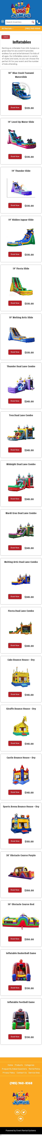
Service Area (34, 1073)
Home (10, 1065)
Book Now (15, 107)
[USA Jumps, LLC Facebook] (17, 1112)
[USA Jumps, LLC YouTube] (20, 1118)
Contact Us (22, 1073)
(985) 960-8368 (32, 28)
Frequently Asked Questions (14, 1069)
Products (19, 1065)
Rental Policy (34, 1069)
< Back (5, 37)
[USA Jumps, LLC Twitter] (23, 1112)
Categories (29, 1065)
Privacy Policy (9, 1073)
